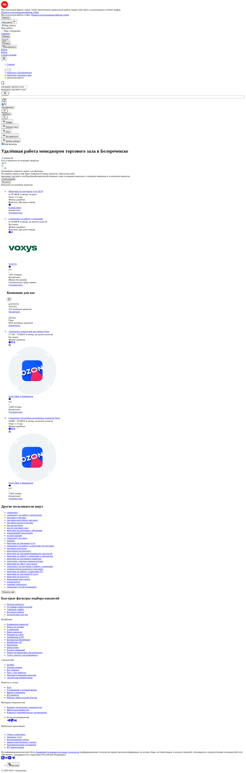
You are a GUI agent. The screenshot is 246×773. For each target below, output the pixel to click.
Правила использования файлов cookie (50, 15)
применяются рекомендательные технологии (57, 752)
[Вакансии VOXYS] (126, 248)
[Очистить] (5, 93)
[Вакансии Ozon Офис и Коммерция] (126, 371)
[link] (6, 43)
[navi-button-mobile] (4, 58)
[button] (4, 49)
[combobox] (14, 86)
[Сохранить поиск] (4, 100)
